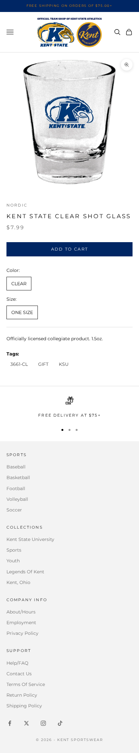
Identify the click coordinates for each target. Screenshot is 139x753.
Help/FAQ (17, 663)
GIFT (43, 364)
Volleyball (17, 499)
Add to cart (69, 249)
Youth (13, 561)
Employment (21, 622)
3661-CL (19, 364)
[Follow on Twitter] (26, 723)
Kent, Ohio (18, 582)
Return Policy (21, 695)
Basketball (18, 477)
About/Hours (21, 612)
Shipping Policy (24, 706)
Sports (13, 550)
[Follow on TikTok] (60, 723)
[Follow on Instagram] (43, 723)
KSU (64, 364)
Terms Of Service (25, 684)
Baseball (16, 467)
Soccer (14, 510)
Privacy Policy (22, 633)
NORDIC (16, 205)
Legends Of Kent (25, 572)
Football (15, 488)
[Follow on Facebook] (9, 723)
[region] (69, 408)
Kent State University (30, 539)
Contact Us (19, 674)
